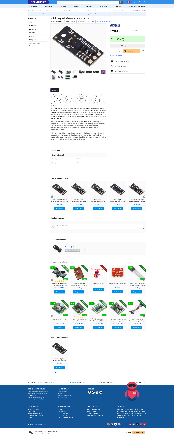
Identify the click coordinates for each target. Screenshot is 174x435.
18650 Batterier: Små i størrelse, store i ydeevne (131, 413)
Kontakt (144, 10)
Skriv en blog (91, 411)
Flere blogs (120, 417)
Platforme (63, 6)
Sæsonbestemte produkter (137, 6)
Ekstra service (93, 406)
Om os (60, 409)
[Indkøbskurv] (142, 2)
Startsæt (89, 6)
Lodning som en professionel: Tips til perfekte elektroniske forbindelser (131, 409)
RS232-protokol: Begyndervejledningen (129, 415)
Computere (103, 6)
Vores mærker (33, 6)
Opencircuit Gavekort (94, 409)
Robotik (76, 6)
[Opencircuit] (38, 2)
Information (33, 406)
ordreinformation (33, 409)
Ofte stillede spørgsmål (65, 417)
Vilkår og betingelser (35, 413)
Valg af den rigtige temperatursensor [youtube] (131, 411)
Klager (30, 417)
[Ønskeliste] (132, 2)
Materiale (118, 6)
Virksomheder (136, 10)
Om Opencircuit (64, 406)
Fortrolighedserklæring (35, 415)
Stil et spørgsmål (62, 225)
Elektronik (48, 6)
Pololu (79, 159)
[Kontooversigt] (137, 2)
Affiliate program (92, 413)
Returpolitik (32, 411)
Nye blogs (120, 406)
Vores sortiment (63, 413)
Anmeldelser (62, 411)
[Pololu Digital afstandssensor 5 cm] (54, 72)
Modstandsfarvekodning (95, 415)
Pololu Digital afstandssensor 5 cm (76, 247)
